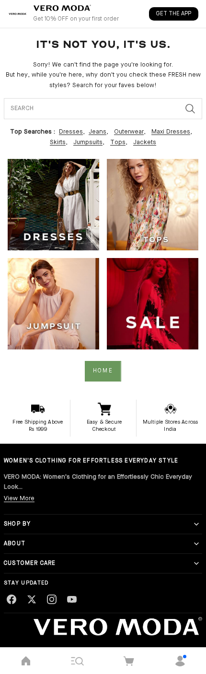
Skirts (58, 142)
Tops (118, 142)
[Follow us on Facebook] (11, 599)
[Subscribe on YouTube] (72, 599)
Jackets (144, 142)
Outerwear (129, 132)
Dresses (71, 132)
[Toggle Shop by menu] (196, 524)
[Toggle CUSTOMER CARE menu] (196, 563)
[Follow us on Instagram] (51, 599)
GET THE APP (173, 14)
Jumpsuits (88, 142)
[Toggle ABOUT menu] (196, 544)
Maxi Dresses (170, 132)
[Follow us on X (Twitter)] (31, 599)
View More (19, 498)
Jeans (97, 132)
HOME (103, 371)
